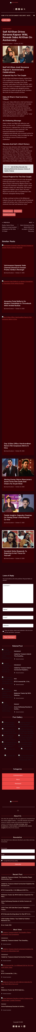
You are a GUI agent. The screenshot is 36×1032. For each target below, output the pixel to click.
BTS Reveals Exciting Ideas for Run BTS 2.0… (16, 914)
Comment (6, 585)
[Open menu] (18, 810)
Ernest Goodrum (8, 43)
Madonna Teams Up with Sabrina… (13, 990)
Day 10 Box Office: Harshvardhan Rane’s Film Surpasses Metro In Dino (17, 445)
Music (15, 678)
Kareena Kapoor (7, 211)
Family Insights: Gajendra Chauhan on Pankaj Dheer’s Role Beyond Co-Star (18, 517)
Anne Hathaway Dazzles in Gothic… (13, 1006)
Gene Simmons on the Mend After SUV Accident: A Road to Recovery (27, 227)
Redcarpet (16, 704)
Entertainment (7, 28)
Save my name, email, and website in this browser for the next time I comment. (19, 631)
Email (5, 617)
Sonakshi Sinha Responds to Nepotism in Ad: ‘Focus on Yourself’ (15, 553)
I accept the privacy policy (10, 860)
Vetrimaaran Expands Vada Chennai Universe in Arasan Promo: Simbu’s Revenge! (15, 267)
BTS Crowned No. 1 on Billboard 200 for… (15, 890)
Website (6, 625)
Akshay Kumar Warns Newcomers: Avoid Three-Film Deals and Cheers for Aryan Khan (18, 481)
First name (4, 848)
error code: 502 (6, 925)
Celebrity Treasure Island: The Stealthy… (14, 940)
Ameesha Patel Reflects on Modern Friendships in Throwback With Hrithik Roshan (17, 303)
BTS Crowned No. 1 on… (22, 681)
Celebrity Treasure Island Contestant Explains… (17, 957)
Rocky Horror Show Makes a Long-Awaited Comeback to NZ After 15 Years (9, 227)
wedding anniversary (9, 214)
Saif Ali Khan (17, 211)
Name (5, 609)
